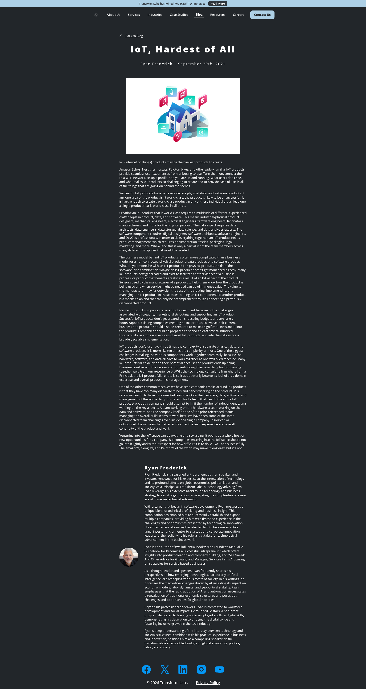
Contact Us (262, 15)
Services (134, 15)
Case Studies (179, 15)
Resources (217, 15)
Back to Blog (134, 36)
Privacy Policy (208, 682)
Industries (155, 15)
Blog (199, 14)
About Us (113, 15)
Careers (238, 15)
